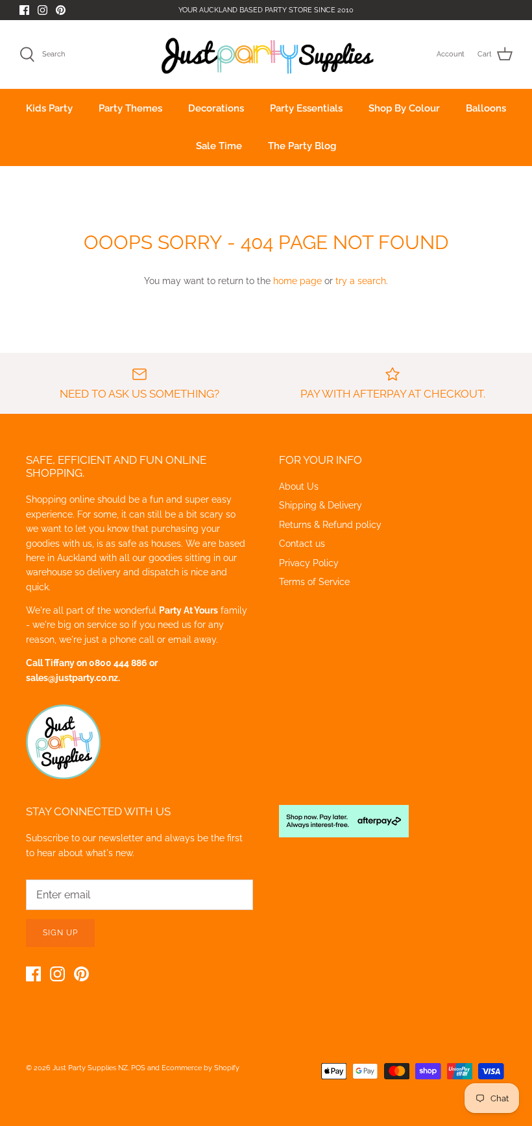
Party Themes (130, 108)
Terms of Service (314, 582)
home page (297, 281)
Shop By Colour (404, 108)
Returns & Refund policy (330, 525)
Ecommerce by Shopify (200, 1068)
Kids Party (49, 108)
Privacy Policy (309, 563)
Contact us (302, 543)
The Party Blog (302, 146)
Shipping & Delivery (320, 505)
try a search (360, 281)
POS (138, 1068)
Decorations (216, 108)
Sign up (60, 932)
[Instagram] (42, 10)
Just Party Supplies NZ (90, 1068)
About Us (299, 486)
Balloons (486, 108)
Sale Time (219, 146)
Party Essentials (306, 108)
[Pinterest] (61, 10)
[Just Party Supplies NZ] (266, 54)
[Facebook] (24, 10)
